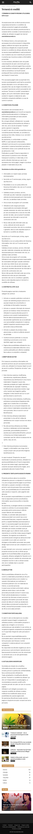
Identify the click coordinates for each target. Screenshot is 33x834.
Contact (5, 825)
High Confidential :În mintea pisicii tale (16, 725)
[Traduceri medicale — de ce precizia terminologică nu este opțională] (5, 734)
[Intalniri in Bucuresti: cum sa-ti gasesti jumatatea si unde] (5, 759)
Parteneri (10, 825)
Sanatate (13, 738)
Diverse (12, 761)
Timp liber (13, 753)
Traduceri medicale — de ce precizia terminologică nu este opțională (19, 734)
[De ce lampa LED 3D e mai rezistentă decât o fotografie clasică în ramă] (5, 744)
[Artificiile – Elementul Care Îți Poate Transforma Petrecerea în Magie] (5, 751)
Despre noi (17, 825)
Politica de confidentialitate (9, 827)
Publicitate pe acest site (23, 827)
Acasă (3, 6)
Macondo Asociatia (13, 727)
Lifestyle (5, 727)
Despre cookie (25, 825)
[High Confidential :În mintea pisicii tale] (16, 721)
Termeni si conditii (16, 829)
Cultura (12, 745)
